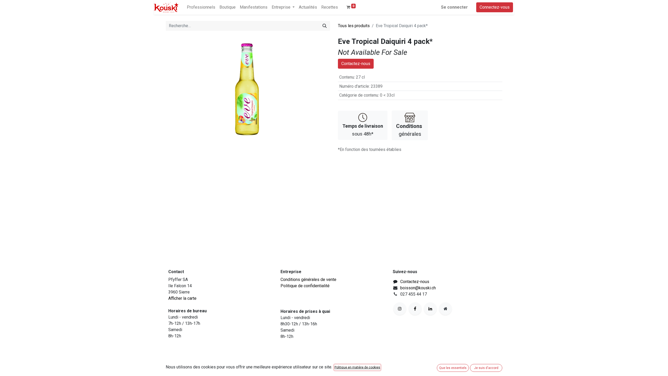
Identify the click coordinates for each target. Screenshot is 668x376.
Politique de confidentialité (305, 285)
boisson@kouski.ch (418, 287)
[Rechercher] (324, 26)
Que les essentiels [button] (453, 368)
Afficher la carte (182, 298)
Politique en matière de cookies (357, 367)
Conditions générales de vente (308, 279)
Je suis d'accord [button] (486, 368)
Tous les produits (354, 25)
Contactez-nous (355, 63)
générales (409, 130)
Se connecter (454, 7)
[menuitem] (201, 7)
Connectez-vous (495, 7)
